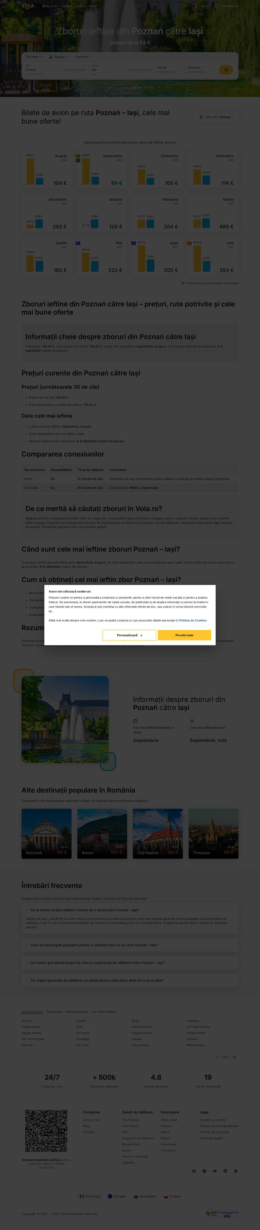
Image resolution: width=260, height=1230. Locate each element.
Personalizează (127, 635)
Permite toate (184, 635)
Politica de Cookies (193, 620)
